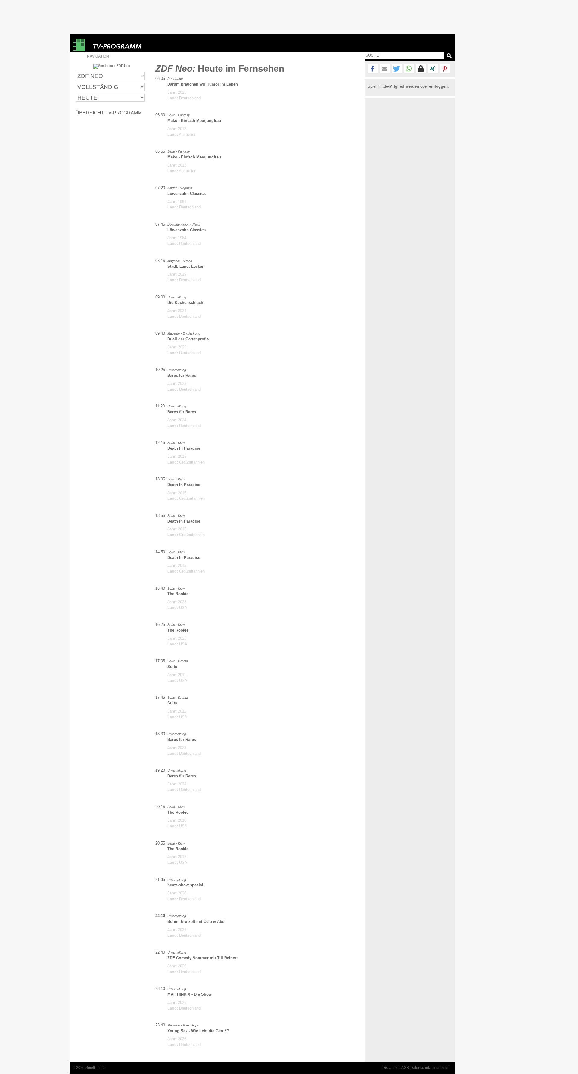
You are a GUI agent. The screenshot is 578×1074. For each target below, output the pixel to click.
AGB (405, 1068)
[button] (373, 68)
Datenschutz (420, 1068)
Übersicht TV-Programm (109, 112)
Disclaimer (391, 1068)
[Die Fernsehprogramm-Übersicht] (124, 44)
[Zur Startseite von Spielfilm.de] (79, 49)
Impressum (441, 1068)
